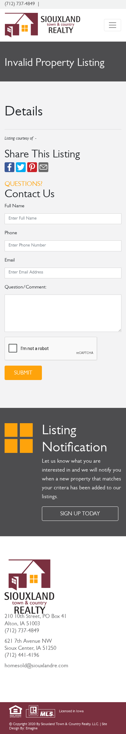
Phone (11, 233)
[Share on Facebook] (9, 167)
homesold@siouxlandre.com (36, 666)
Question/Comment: (26, 287)
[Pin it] (32, 167)
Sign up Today (80, 514)
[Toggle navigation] (112, 25)
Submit (23, 373)
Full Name (14, 206)
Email (10, 260)
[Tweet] (21, 167)
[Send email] (43, 167)
